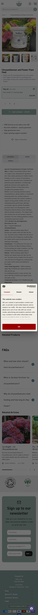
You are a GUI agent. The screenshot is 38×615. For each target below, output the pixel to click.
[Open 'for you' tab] (31, 608)
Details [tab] (19, 292)
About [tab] (31, 292)
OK (19, 327)
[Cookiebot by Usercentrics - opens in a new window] (27, 286)
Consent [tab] (7, 292)
